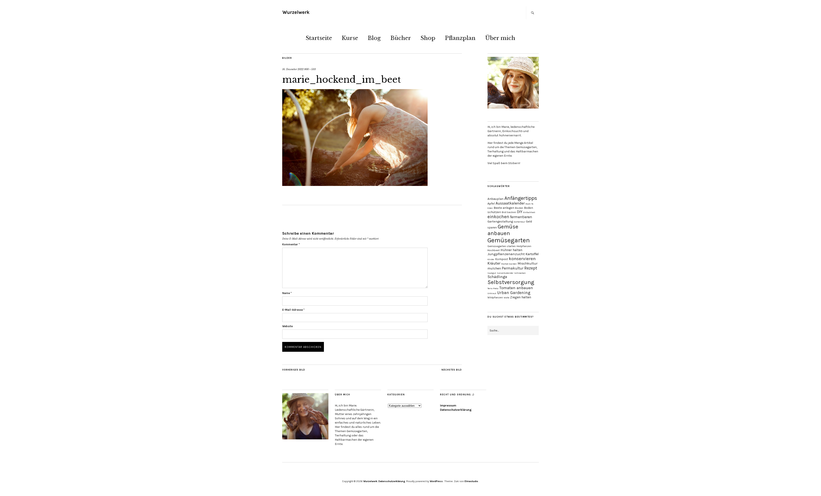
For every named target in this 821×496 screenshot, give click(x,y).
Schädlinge (497, 277)
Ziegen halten (520, 297)
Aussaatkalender (510, 203)
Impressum (448, 405)
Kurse (350, 38)
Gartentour (519, 221)
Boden (519, 207)
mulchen (494, 268)
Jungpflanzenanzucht (506, 254)
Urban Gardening (513, 292)
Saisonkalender (505, 273)
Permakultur (512, 268)
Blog (374, 38)
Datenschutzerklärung (456, 410)
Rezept (530, 268)
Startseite (319, 38)
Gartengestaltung (500, 221)
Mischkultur (527, 263)
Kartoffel (532, 254)
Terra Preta (492, 288)
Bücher (400, 38)
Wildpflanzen (495, 297)
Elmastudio (471, 481)
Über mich (500, 38)
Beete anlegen (504, 208)
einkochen (498, 216)
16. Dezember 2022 (293, 69)
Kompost (501, 259)
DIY (519, 212)
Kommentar (291, 244)
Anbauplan (495, 199)
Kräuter (493, 263)
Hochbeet (493, 250)
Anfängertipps (520, 198)
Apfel (491, 203)
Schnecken (520, 273)
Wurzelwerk (370, 481)
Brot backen (509, 212)
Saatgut (491, 273)
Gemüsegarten (508, 240)
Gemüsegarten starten (501, 246)
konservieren (522, 258)
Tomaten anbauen (516, 288)
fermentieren (521, 217)
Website (287, 326)
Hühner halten (511, 250)
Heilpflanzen (524, 246)
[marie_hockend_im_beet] (355, 185)
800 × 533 (310, 69)
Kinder (490, 259)
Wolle (506, 297)
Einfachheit (529, 212)
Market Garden (509, 263)
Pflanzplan (460, 38)
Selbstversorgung (510, 282)
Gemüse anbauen (502, 230)
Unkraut (491, 293)
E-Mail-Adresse (293, 309)
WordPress (436, 481)
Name (287, 293)
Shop (428, 38)
